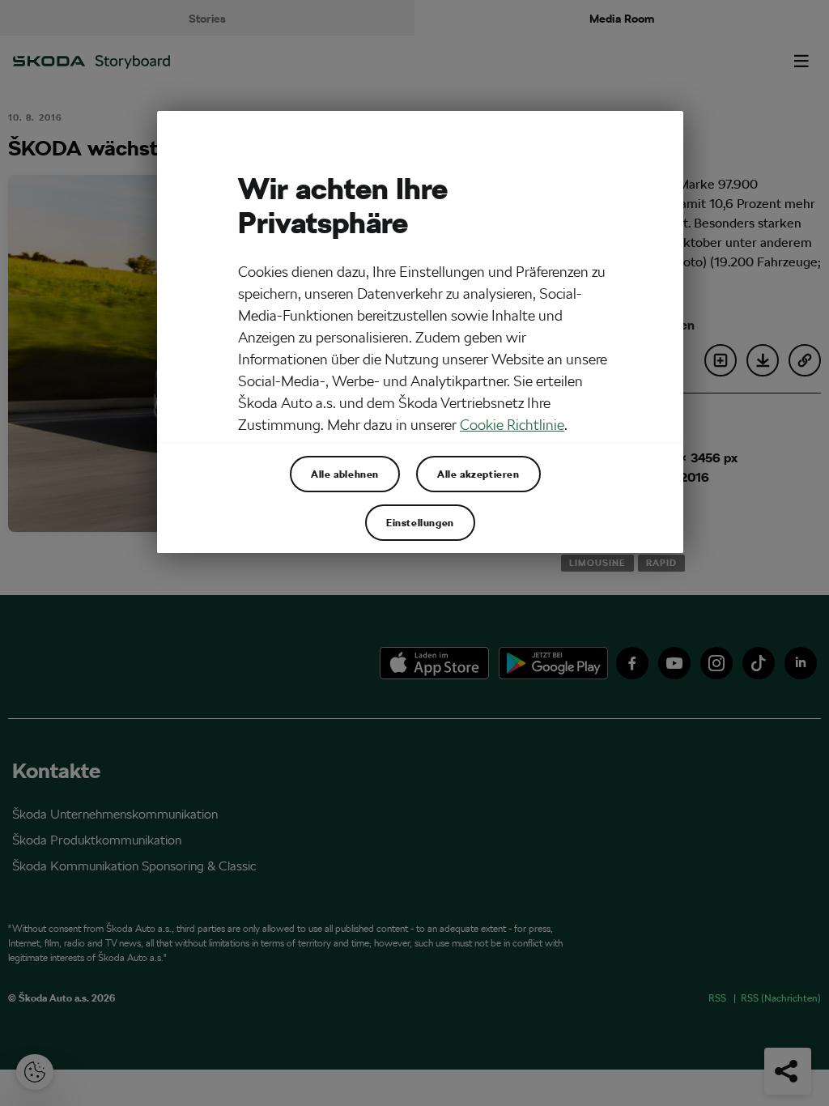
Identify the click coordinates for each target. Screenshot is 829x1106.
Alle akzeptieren (478, 473)
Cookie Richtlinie (512, 424)
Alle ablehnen (345, 473)
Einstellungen (420, 522)
